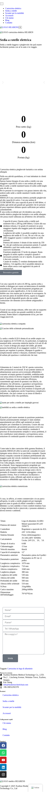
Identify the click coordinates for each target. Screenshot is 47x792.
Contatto (8, 23)
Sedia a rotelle (11, 11)
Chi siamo (9, 18)
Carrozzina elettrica (13, 8)
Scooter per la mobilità (14, 13)
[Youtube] (3, 760)
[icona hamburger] (1, 3)
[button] (3, 82)
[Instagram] (3, 774)
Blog (7, 20)
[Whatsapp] (3, 752)
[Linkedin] (3, 767)
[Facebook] (3, 745)
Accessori (9, 15)
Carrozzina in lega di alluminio (20, 668)
